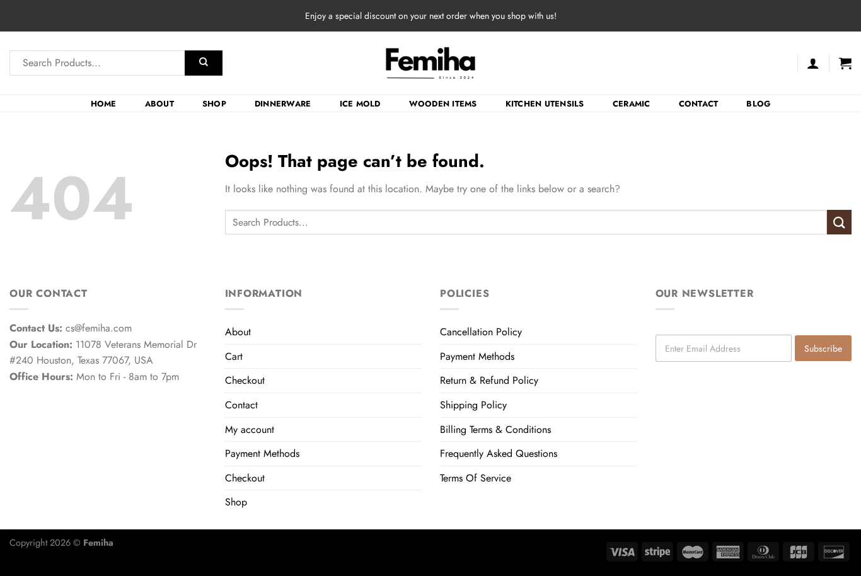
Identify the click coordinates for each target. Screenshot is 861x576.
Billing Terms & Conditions (495, 429)
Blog (758, 104)
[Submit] (203, 63)
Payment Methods (262, 453)
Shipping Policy (473, 405)
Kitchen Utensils (545, 104)
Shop (214, 104)
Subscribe (823, 348)
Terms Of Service (475, 478)
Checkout (245, 380)
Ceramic (631, 104)
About (159, 104)
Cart (234, 356)
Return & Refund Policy (489, 380)
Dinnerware (283, 104)
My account (249, 429)
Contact (699, 104)
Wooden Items (443, 104)
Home (104, 104)
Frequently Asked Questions (498, 453)
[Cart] (845, 63)
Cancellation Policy (481, 332)
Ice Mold (360, 104)
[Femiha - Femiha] (431, 63)
